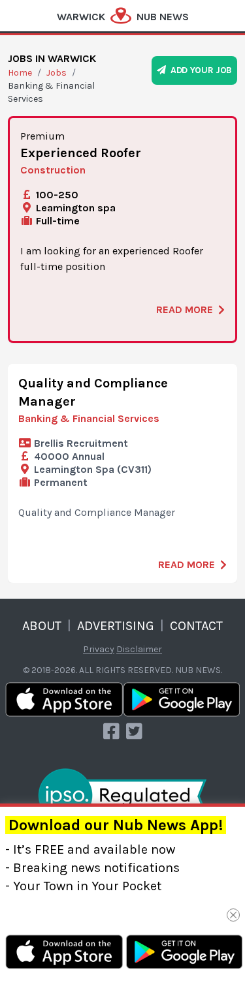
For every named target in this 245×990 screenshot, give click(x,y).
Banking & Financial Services (88, 418)
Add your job (199, 70)
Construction (53, 170)
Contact (196, 625)
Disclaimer (139, 649)
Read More (184, 309)
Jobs (56, 72)
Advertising (115, 625)
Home (20, 72)
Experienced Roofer (80, 152)
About (41, 625)
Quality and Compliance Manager (93, 392)
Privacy (98, 649)
